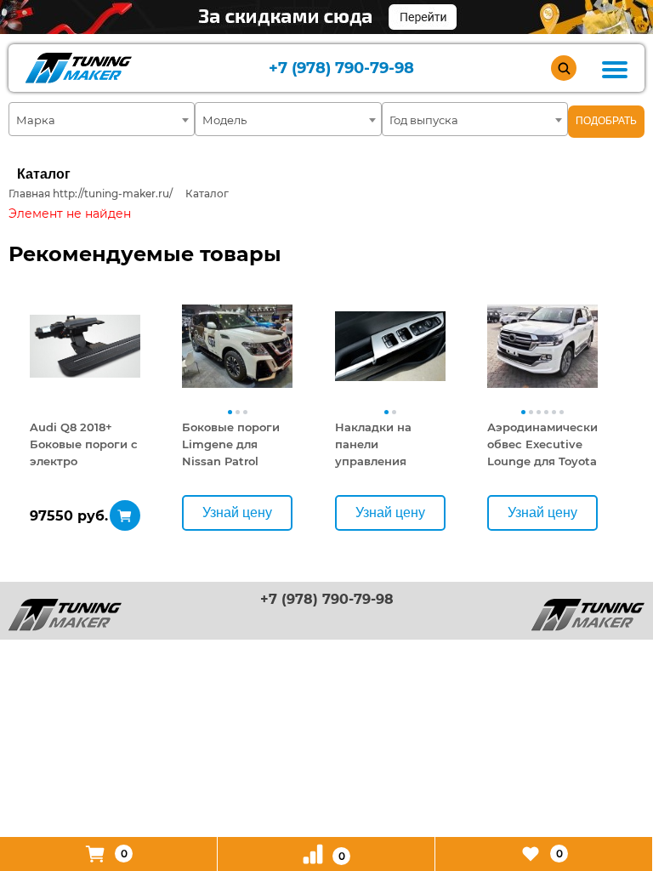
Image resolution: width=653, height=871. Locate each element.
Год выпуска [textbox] (423, 120)
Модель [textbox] (224, 120)
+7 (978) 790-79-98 (341, 68)
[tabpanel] (85, 346)
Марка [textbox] (35, 120)
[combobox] (102, 119)
